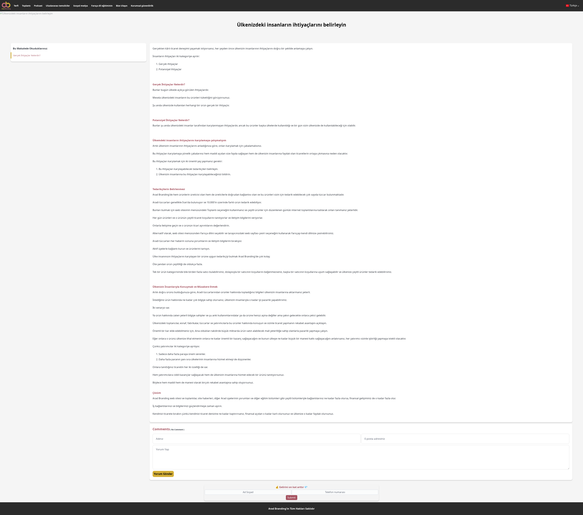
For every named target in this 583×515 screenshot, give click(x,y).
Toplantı (26, 5)
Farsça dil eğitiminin (102, 5)
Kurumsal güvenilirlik (142, 5)
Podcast (38, 5)
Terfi (16, 5)
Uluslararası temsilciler (58, 5)
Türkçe (573, 5)
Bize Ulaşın (121, 5)
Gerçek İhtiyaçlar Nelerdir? (26, 55)
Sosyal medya (80, 5)
